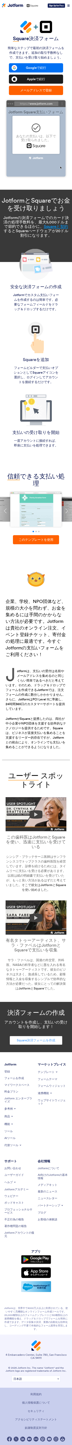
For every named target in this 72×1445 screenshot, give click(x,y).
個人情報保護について (36, 1402)
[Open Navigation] (68, 5)
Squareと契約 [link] (56, 226)
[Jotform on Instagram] (55, 1439)
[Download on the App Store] (36, 1272)
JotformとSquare (31, 988)
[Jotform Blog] (36, 1439)
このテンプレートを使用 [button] (36, 540)
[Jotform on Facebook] (9, 1439)
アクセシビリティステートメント (36, 1419)
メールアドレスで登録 (36, 90)
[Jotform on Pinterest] (42, 1439)
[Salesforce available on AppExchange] (36, 1286)
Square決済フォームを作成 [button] (36, 1040)
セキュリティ (36, 1411)
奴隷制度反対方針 (36, 1427)
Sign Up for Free (56, 5)
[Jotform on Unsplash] (62, 1439)
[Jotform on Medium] (29, 1439)
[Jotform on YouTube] (49, 1439)
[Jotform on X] (16, 1439)
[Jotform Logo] (12, 5)
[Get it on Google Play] (36, 1259)
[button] (33, 531)
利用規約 (36, 1394)
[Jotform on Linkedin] (22, 1439)
